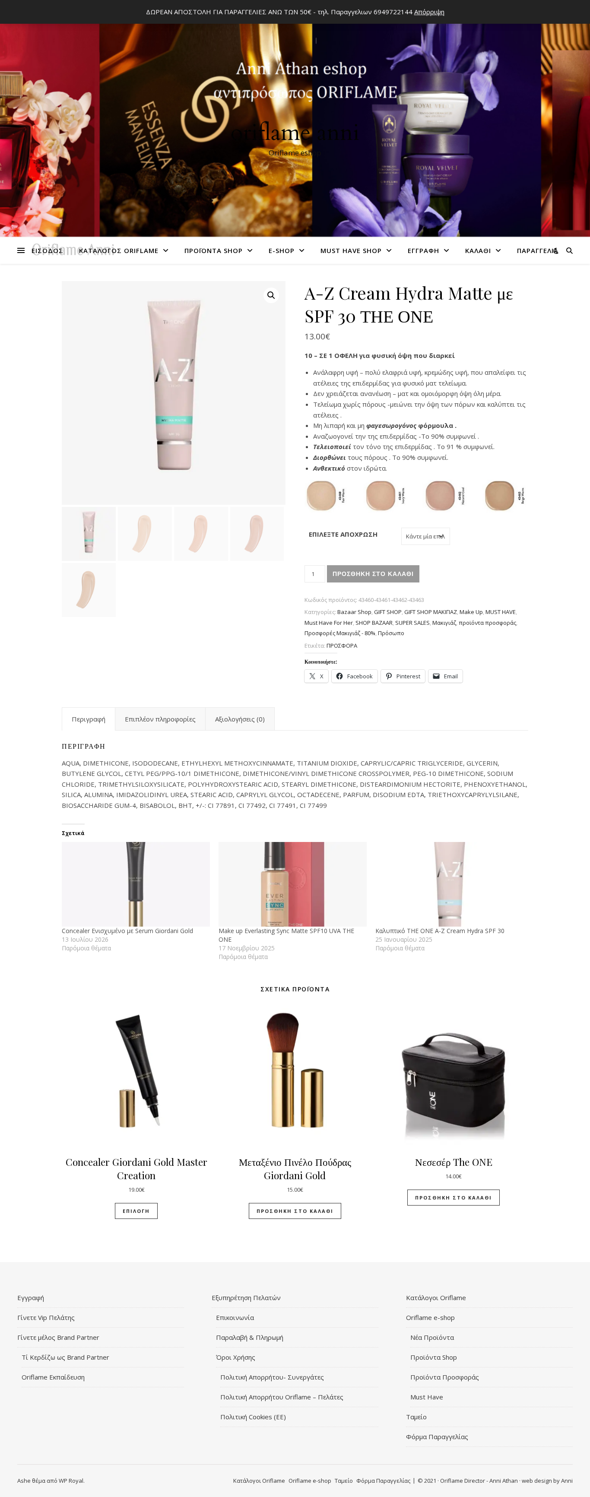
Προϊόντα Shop (213, 250)
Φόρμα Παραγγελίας (437, 1436)
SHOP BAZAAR (374, 623)
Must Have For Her (329, 623)
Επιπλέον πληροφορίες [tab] (160, 719)
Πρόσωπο (391, 633)
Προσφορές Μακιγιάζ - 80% (340, 633)
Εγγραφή (423, 250)
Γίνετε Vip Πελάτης (46, 1317)
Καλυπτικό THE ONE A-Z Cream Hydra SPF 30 (439, 931)
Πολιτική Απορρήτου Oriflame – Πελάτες (281, 1397)
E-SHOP (282, 250)
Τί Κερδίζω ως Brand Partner (65, 1357)
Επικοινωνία (235, 1317)
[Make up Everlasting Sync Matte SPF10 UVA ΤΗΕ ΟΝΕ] (293, 884)
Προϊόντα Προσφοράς (444, 1377)
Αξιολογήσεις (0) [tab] (240, 719)
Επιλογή (136, 1211)
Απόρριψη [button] (429, 11)
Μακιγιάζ (444, 623)
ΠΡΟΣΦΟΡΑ (342, 645)
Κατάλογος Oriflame (119, 250)
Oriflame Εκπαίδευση (53, 1377)
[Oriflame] (295, 121)
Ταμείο (416, 1416)
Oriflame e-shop (430, 1317)
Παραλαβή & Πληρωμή (249, 1337)
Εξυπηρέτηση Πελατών (246, 1297)
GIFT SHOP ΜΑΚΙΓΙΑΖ (430, 612)
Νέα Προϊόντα (432, 1337)
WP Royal (71, 1480)
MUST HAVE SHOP (351, 250)
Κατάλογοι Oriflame (436, 1297)
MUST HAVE (500, 612)
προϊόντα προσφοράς (487, 623)
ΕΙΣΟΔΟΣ (47, 250)
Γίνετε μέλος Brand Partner (58, 1337)
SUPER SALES (412, 623)
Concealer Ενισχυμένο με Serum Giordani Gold (127, 931)
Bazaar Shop (354, 612)
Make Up (471, 612)
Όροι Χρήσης (235, 1357)
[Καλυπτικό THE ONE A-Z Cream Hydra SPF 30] (449, 884)
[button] (271, 295)
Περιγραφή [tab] (88, 719)
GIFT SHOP (388, 612)
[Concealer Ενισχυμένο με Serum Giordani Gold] (136, 884)
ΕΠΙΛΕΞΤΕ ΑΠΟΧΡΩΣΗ (343, 534)
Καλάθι (478, 250)
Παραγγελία (537, 250)
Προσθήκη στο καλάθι (373, 573)
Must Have (426, 1397)
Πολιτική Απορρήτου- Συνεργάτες (272, 1377)
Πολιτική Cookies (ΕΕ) (253, 1416)
